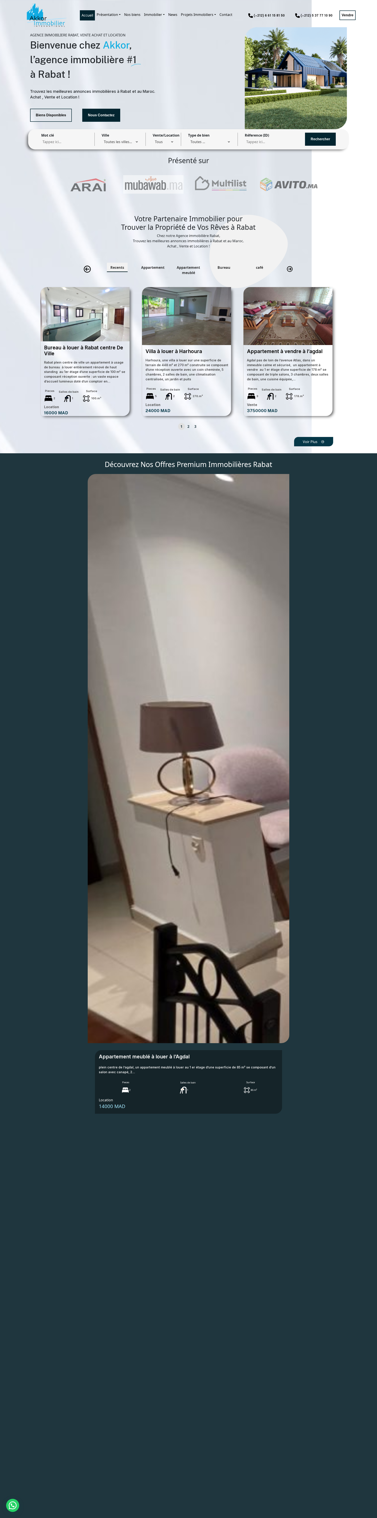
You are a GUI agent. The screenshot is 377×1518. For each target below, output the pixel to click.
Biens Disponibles (51, 115)
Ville (105, 135)
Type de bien (199, 135)
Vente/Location (166, 135)
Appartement (153, 267)
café (259, 267)
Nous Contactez (101, 115)
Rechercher (320, 139)
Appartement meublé (188, 270)
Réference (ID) (257, 135)
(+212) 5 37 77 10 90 (316, 15)
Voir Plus (310, 441)
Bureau (224, 267)
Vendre (347, 15)
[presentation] (87, 269)
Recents (117, 267)
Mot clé (47, 135)
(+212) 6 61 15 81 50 (269, 15)
